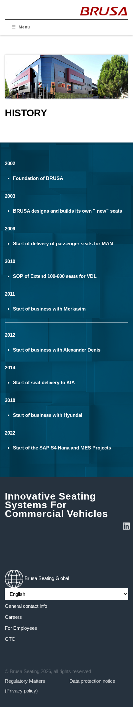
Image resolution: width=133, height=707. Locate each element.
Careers (13, 617)
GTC (10, 639)
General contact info (26, 606)
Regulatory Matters (25, 681)
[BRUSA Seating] (103, 9)
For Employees (21, 628)
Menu (24, 27)
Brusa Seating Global (46, 578)
